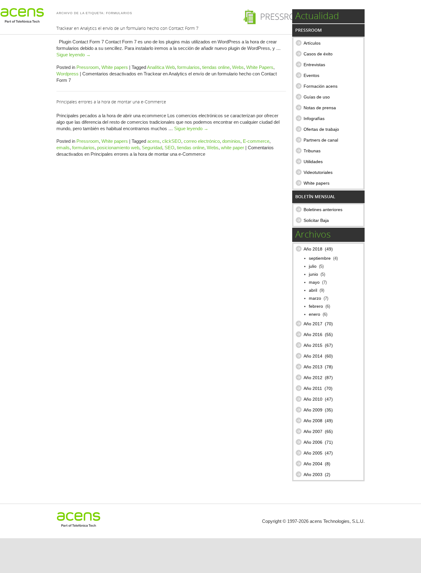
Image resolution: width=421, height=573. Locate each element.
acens (153, 141)
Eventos (311, 75)
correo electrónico (202, 141)
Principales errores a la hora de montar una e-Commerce (111, 102)
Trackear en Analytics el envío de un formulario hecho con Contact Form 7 (127, 28)
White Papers (259, 67)
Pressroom (87, 67)
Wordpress (67, 73)
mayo (314, 282)
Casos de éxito (318, 53)
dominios (231, 141)
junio (313, 274)
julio (313, 266)
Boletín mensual (315, 196)
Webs (238, 67)
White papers (114, 67)
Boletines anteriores (323, 209)
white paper (232, 147)
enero (314, 314)
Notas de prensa (320, 107)
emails (63, 147)
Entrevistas (314, 64)
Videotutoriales (318, 172)
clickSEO (171, 141)
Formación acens (320, 86)
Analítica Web (161, 67)
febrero (316, 306)
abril (313, 290)
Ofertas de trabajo (321, 129)
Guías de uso (317, 96)
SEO (169, 147)
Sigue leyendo (73, 54)
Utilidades (313, 161)
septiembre (320, 258)
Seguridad (152, 147)
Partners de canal (321, 140)
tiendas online (216, 67)
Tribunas (312, 150)
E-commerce (256, 141)
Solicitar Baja (316, 220)
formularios (188, 67)
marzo (315, 298)
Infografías (314, 118)
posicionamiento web (118, 147)
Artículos (312, 43)
